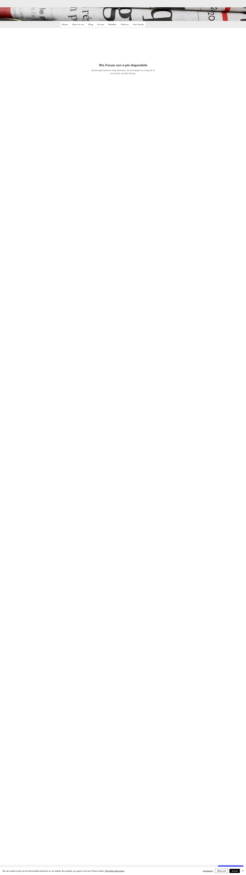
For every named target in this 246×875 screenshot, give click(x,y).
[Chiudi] (242, 871)
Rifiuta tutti (221, 871)
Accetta (235, 871)
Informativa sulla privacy (114, 871)
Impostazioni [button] (208, 871)
